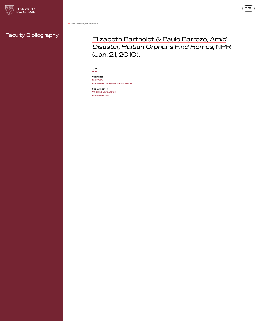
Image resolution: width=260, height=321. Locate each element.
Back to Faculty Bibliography (84, 23)
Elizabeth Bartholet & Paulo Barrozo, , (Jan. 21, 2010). (161, 46)
